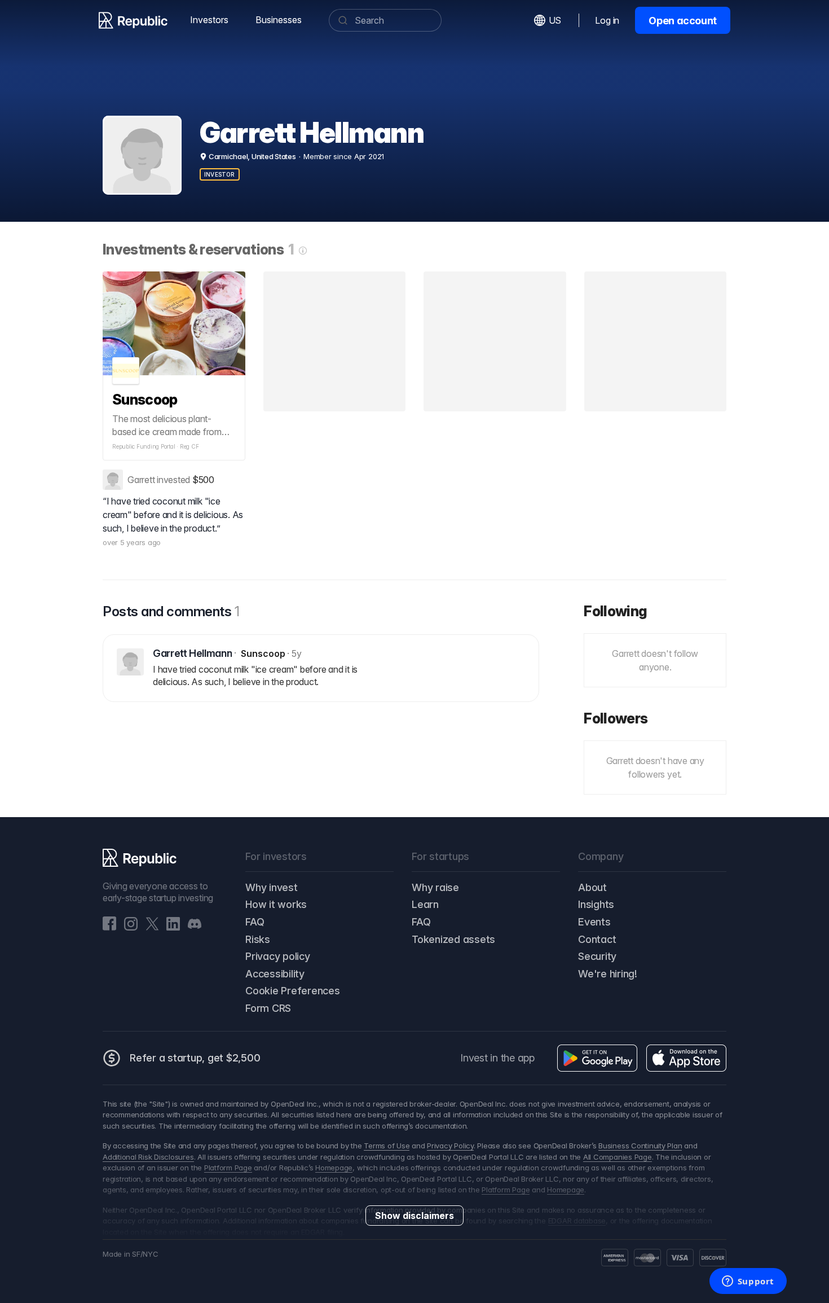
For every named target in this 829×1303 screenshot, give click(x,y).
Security (597, 956)
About (592, 887)
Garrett (141, 479)
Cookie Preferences (292, 991)
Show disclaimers (414, 1215)
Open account (683, 21)
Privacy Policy (450, 1145)
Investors (209, 19)
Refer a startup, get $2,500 (195, 1058)
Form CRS (268, 1008)
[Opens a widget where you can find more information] (748, 1282)
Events (594, 922)
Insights (596, 904)
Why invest (271, 887)
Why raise (435, 887)
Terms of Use (386, 1145)
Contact (597, 939)
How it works (276, 904)
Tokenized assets (453, 939)
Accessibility (275, 974)
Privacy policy (277, 956)
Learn (425, 904)
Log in (607, 20)
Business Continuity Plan (640, 1145)
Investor (219, 174)
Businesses (278, 19)
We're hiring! (607, 974)
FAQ (254, 922)
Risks (257, 939)
